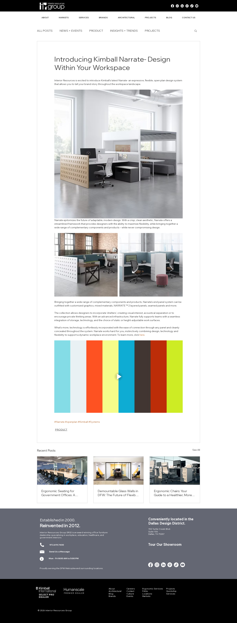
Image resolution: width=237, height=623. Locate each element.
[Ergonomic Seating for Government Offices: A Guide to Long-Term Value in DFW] (62, 470)
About (112, 588)
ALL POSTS (45, 30)
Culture (130, 593)
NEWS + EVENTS (71, 30)
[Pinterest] (187, 5)
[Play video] (118, 376)
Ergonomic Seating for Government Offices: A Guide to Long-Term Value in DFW (61, 493)
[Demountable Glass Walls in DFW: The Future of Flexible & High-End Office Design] (119, 470)
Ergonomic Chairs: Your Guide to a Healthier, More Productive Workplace (173, 493)
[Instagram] (177, 5)
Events (129, 596)
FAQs (145, 591)
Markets (146, 596)
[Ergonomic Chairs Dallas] (175, 470)
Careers (130, 588)
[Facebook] (172, 5)
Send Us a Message (59, 551)
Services (170, 593)
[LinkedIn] (182, 5)
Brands (112, 596)
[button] (195, 30)
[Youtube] (196, 5)
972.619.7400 (56, 544)
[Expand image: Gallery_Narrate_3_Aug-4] (86, 265)
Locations (147, 593)
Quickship (171, 591)
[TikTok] (191, 5)
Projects (170, 588)
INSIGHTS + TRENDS (124, 30)
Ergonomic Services (152, 588)
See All (196, 449)
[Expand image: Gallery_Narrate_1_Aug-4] (151, 265)
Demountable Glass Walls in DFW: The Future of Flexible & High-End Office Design (118, 493)
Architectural (115, 591)
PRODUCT (96, 30)
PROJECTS (152, 30)
